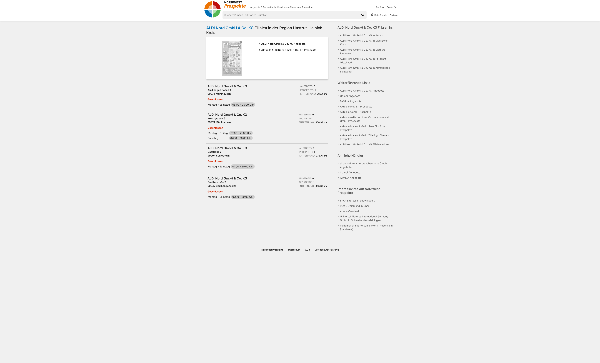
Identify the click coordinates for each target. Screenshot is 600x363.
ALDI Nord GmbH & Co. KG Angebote (283, 43)
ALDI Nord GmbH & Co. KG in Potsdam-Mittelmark (363, 60)
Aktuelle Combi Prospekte (355, 111)
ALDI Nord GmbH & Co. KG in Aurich (361, 35)
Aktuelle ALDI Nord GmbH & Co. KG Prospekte (288, 50)
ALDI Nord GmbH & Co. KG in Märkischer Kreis (364, 42)
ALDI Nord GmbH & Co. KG (230, 28)
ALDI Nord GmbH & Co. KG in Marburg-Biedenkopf (363, 51)
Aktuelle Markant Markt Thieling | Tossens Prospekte (365, 137)
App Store (380, 7)
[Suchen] (363, 15)
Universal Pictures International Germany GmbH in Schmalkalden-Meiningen (364, 218)
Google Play (392, 7)
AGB (307, 249)
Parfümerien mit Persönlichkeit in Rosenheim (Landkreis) (366, 227)
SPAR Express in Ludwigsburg (357, 200)
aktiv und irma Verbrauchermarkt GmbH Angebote (363, 165)
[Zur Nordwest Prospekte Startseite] (225, 5)
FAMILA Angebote (350, 101)
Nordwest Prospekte (301, 7)
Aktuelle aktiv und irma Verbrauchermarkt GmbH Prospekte (364, 119)
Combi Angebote (350, 95)
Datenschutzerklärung (327, 249)
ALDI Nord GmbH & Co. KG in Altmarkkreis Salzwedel (365, 69)
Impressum (294, 249)
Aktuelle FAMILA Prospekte (356, 106)
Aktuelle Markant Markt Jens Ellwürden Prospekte (363, 128)
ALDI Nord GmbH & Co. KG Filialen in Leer (365, 144)
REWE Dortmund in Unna (355, 205)
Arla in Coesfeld (349, 211)
